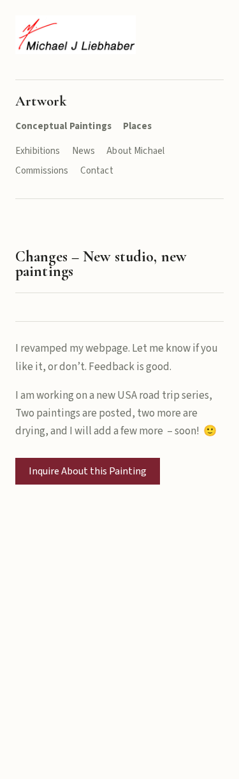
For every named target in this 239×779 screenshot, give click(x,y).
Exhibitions (38, 151)
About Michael (135, 151)
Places (137, 126)
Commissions (42, 170)
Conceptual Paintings (63, 126)
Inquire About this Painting (88, 471)
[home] (75, 34)
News (84, 151)
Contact (96, 170)
